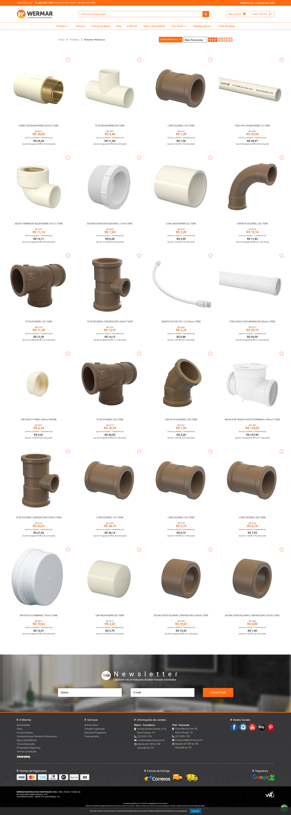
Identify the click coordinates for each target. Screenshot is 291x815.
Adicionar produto (38, 117)
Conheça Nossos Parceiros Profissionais (37, 736)
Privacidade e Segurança (28, 748)
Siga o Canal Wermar (154, 26)
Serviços (80, 26)
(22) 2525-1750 (144, 736)
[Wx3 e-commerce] (269, 794)
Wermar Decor (92, 725)
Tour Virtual (179, 26)
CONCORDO (195, 811)
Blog (118, 26)
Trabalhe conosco (202, 26)
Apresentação (23, 725)
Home (61, 39)
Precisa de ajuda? (100, 26)
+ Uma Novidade (226, 26)
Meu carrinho (237, 14)
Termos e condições (27, 751)
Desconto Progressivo (95, 732)
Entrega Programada (95, 729)
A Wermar (132, 26)
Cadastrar (218, 692)
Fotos (19, 729)
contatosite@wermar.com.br (151, 740)
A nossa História (25, 732)
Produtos (63, 26)
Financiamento (92, 736)
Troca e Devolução (26, 744)
